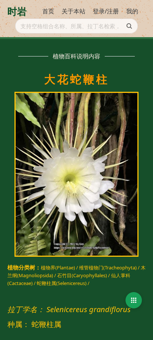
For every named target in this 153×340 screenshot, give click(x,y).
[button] (134, 300)
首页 (48, 11)
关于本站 (73, 11)
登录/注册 (106, 11)
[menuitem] (48, 11)
